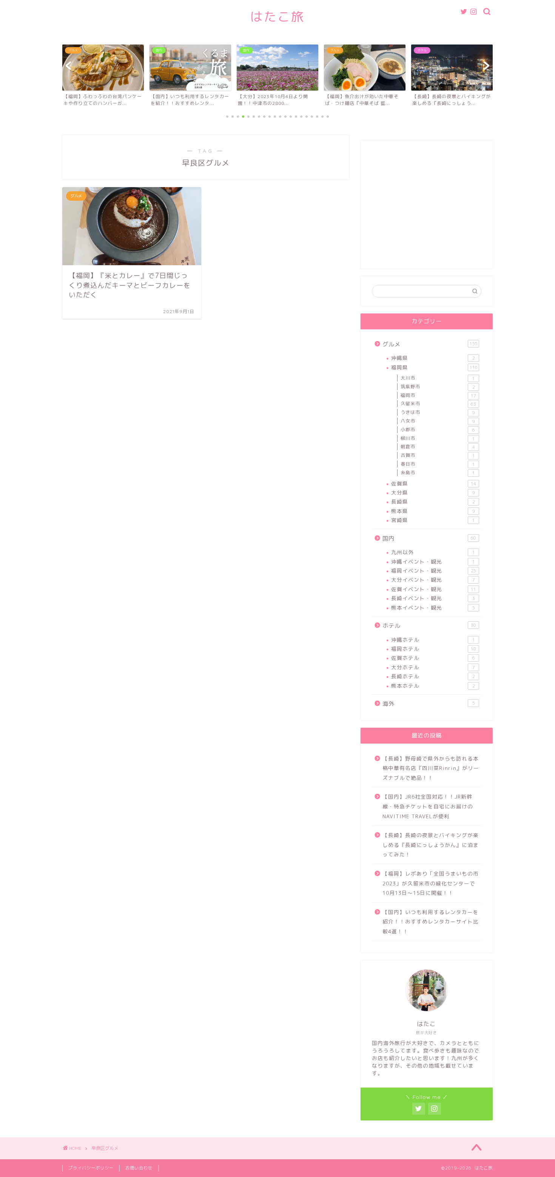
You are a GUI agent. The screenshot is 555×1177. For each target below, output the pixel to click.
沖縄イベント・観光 (433, 561)
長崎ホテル (433, 676)
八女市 (438, 421)
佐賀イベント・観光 (433, 589)
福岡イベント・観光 (433, 570)
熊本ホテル (433, 685)
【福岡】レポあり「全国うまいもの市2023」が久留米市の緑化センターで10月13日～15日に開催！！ (430, 883)
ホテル (429, 626)
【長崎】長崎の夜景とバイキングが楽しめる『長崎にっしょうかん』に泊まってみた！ (430, 844)
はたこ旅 (277, 16)
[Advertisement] (427, 208)
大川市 (438, 378)
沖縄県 (433, 357)
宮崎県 (433, 520)
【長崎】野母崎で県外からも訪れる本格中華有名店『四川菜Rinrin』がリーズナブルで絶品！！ (430, 768)
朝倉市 (438, 446)
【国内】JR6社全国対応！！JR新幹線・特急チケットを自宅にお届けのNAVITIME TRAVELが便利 (427, 806)
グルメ (430, 344)
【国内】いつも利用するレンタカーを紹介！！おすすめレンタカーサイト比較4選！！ (430, 921)
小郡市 (438, 429)
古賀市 (438, 455)
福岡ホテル (433, 648)
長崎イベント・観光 (433, 598)
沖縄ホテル (433, 639)
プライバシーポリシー (91, 1168)
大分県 (433, 492)
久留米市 (438, 403)
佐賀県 (433, 483)
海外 (428, 704)
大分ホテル (433, 667)
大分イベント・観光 (433, 579)
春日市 (438, 464)
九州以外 (433, 552)
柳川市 (438, 438)
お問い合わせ (139, 1168)
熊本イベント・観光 (433, 607)
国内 (429, 538)
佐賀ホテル (433, 657)
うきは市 (438, 412)
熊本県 (433, 511)
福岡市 (438, 395)
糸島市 (438, 472)
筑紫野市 (438, 386)
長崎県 (433, 501)
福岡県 (434, 367)
